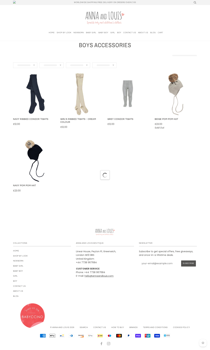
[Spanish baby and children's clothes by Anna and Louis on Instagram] (108, 344)
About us (143, 33)
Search (84, 327)
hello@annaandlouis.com (99, 276)
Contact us (129, 33)
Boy (119, 33)
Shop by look (64, 33)
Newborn (79, 33)
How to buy (117, 327)
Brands (133, 327)
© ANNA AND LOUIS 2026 (62, 327)
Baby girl (91, 33)
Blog (153, 33)
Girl (112, 33)
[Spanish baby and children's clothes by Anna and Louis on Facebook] (101, 344)
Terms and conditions (155, 327)
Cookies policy (181, 327)
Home (52, 33)
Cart (160, 33)
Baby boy (103, 33)
